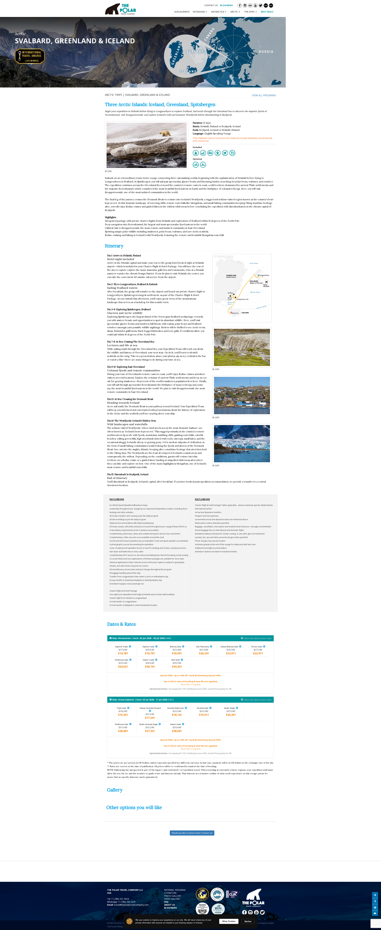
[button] (130, 646)
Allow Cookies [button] (228, 921)
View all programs (264, 95)
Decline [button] (248, 921)
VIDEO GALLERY (172, 898)
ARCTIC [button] (234, 11)
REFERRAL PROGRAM (174, 889)
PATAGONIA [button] (199, 11)
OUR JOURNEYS (182, 11)
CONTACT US (211, 5)
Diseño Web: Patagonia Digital (261, 923)
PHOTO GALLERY (172, 895)
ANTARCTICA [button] (218, 11)
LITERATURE (170, 892)
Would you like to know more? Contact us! (192, 833)
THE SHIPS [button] (249, 11)
